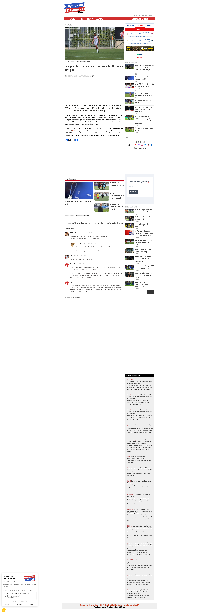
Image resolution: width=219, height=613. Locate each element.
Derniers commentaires (140, 148)
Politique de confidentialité (110, 605)
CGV (101, 605)
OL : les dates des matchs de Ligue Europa (144, 129)
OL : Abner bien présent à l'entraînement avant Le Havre (143, 94)
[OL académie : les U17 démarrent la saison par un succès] (101, 211)
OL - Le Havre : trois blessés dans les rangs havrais (144, 218)
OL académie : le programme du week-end (117, 184)
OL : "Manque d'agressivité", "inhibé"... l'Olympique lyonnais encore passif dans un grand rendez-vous (143, 119)
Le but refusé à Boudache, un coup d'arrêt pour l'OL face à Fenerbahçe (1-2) (144, 284)
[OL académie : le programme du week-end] (101, 189)
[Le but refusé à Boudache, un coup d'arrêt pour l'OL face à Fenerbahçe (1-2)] (129, 283)
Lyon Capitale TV (134, 605)
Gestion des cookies (123, 605)
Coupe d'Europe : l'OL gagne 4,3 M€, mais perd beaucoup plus (144, 267)
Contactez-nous (84, 605)
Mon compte (151, 15)
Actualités (71, 18)
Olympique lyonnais (84, 215)
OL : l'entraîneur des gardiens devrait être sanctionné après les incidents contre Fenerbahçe (144, 233)
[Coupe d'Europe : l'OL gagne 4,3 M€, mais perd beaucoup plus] (129, 267)
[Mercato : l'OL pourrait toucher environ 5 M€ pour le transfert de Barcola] (129, 241)
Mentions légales (93, 605)
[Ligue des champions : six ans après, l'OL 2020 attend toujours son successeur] (129, 258)
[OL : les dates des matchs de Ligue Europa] (129, 129)
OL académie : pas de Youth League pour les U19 (142, 78)
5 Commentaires (97, 76)
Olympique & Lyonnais (140, 18)
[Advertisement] (94, 91)
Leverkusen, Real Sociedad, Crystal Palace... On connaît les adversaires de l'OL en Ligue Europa (144, 68)
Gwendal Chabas (87, 76)
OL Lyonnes (100, 18)
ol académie (77, 219)
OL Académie (77, 215)
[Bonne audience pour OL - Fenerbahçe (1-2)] (129, 225)
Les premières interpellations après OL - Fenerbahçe (143, 250)
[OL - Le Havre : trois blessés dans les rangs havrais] (129, 218)
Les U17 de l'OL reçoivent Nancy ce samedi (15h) (80, 223)
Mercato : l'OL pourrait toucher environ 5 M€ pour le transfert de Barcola (144, 242)
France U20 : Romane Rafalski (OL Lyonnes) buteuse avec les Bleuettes (144, 86)
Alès (66, 219)
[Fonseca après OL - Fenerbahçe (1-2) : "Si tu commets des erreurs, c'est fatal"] (129, 274)
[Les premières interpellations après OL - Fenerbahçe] (129, 251)
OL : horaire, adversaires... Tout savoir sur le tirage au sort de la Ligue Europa (144, 109)
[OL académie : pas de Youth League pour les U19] (79, 199)
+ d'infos (151, 292)
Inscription (144, 15)
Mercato (89, 18)
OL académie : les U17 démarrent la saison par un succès (116, 206)
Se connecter (136, 15)
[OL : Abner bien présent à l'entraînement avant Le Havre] (129, 94)
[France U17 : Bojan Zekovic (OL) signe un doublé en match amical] (101, 200)
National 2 (71, 219)
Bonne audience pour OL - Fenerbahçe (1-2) (142, 225)
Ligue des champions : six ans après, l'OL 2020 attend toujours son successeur (144, 259)
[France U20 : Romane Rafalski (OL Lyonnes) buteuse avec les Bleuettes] (129, 85)
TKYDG (81, 18)
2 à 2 (73, 131)
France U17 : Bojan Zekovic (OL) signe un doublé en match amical (117, 196)
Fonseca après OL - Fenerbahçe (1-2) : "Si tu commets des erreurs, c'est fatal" (144, 275)
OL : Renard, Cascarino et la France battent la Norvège (108, 223)
